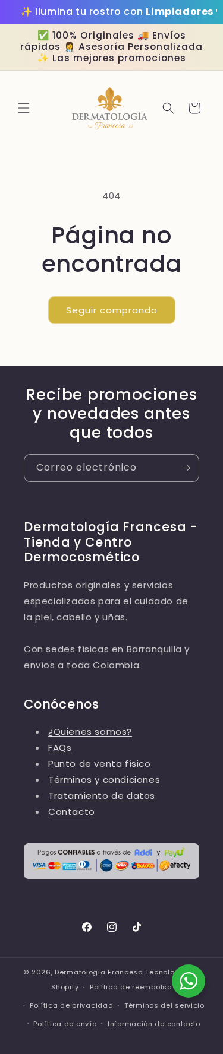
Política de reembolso (131, 987)
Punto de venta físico (99, 763)
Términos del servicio (164, 1005)
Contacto (71, 811)
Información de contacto (154, 1023)
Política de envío (64, 1023)
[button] (24, 108)
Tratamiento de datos (101, 795)
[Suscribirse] (185, 468)
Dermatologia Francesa (99, 972)
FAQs (59, 747)
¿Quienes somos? (90, 731)
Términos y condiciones (104, 779)
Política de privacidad (71, 1005)
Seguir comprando (112, 310)
